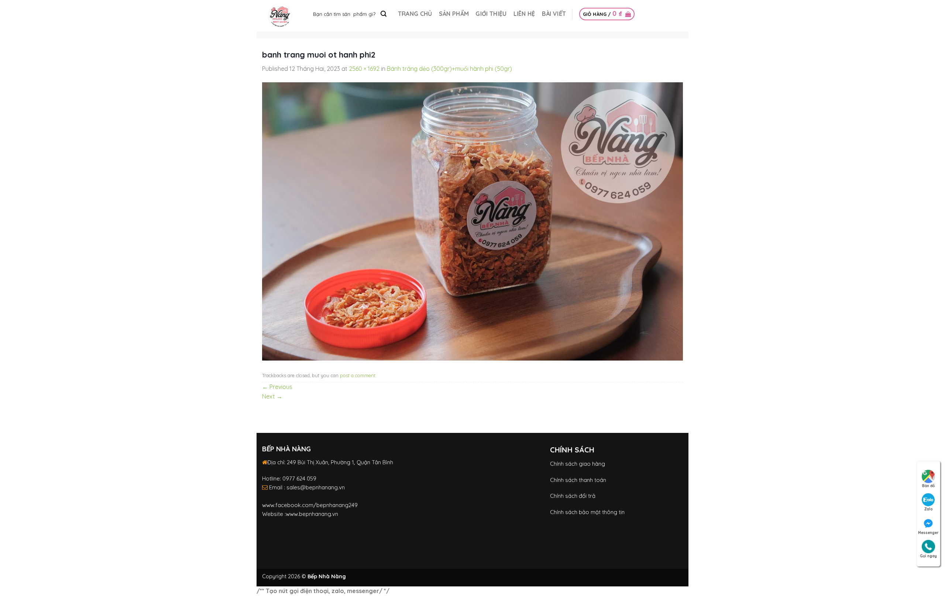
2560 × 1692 (364, 68)
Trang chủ (415, 13)
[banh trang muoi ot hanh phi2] (472, 220)
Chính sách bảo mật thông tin (587, 512)
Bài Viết (554, 13)
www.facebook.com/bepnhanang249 (310, 505)
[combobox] (349, 14)
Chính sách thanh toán (578, 479)
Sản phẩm (454, 13)
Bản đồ (928, 485)
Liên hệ (524, 13)
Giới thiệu (490, 13)
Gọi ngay (928, 556)
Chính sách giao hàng (577, 463)
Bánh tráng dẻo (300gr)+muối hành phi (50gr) (449, 68)
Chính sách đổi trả (572, 495)
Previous (277, 386)
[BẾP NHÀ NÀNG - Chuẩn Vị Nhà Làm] (280, 16)
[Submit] (383, 14)
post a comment (357, 375)
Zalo (928, 509)
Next (272, 396)
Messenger (928, 532)
